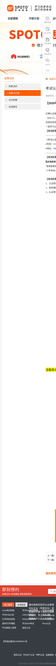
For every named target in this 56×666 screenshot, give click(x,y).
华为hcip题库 (48, 610)
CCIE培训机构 (8, 618)
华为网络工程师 (9, 627)
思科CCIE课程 (8, 623)
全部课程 (13, 18)
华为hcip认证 (8, 614)
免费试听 (13, 86)
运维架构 (50, 654)
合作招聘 (13, 99)
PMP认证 (40, 654)
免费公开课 (14, 92)
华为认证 (46, 614)
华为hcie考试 (28, 623)
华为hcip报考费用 (30, 610)
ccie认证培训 (28, 614)
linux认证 (46, 623)
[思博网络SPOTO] (29, 6)
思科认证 (26, 627)
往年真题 (47, 43)
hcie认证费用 (48, 618)
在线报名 (13, 106)
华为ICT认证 (28, 654)
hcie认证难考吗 (29, 618)
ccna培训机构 (8, 610)
